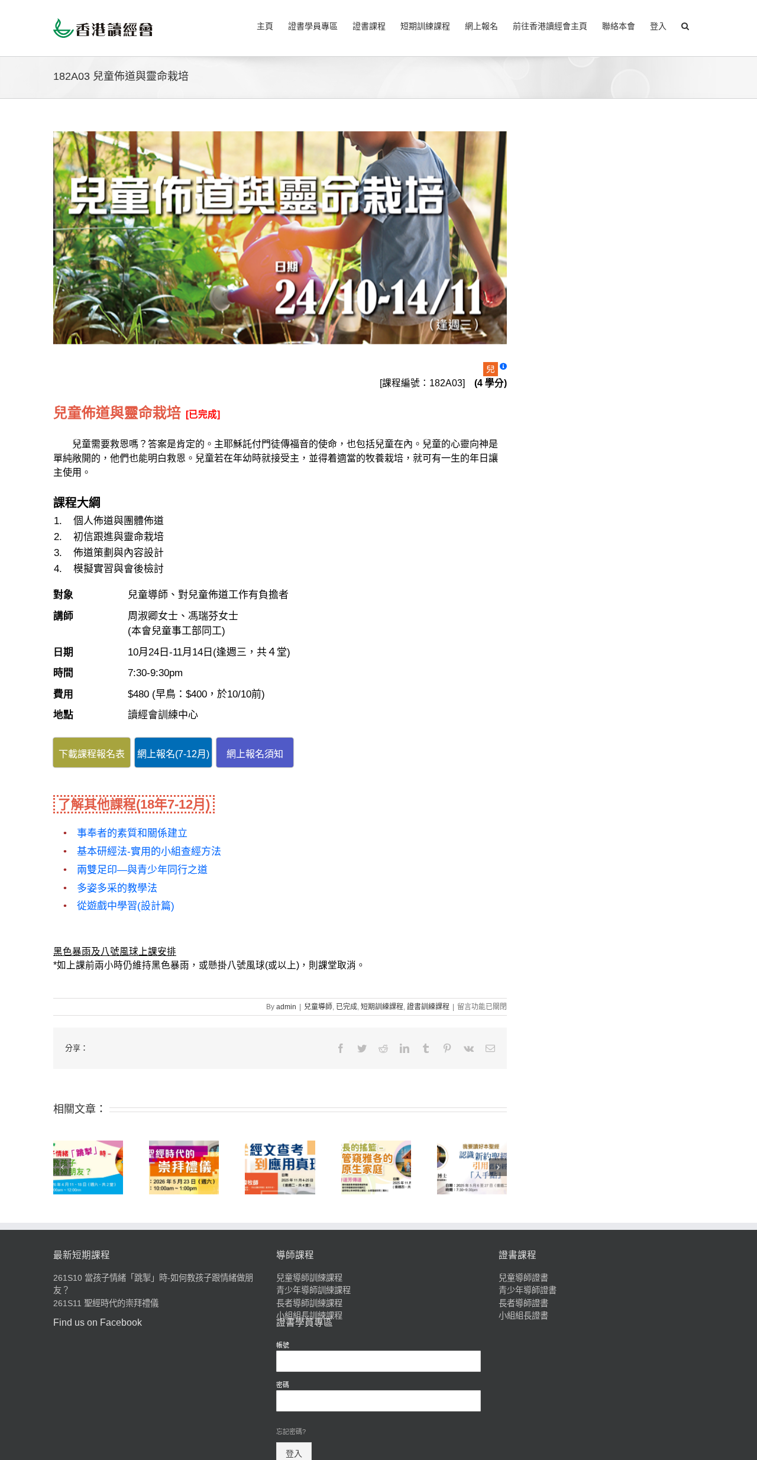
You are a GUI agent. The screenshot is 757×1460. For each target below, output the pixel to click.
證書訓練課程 (428, 1007)
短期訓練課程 (382, 1007)
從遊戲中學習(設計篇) (125, 906)
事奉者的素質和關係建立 (132, 833)
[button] (685, 25)
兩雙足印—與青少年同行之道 (142, 870)
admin (286, 1007)
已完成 (346, 1007)
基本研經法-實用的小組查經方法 (149, 851)
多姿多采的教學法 (117, 888)
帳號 (282, 1345)
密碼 (282, 1384)
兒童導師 (318, 1007)
